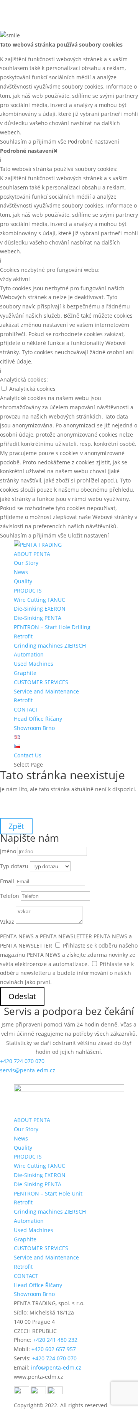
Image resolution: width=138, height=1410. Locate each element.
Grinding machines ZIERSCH (50, 645)
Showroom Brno (34, 728)
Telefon (9, 895)
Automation (29, 654)
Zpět (16, 826)
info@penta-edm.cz (56, 1367)
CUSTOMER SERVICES (41, 682)
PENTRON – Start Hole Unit (48, 1193)
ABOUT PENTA (32, 554)
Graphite (25, 673)
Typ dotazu (14, 866)
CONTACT (26, 709)
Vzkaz (7, 921)
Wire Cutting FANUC (39, 599)
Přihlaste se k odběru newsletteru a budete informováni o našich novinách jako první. (67, 973)
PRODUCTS (28, 590)
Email (7, 881)
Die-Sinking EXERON (40, 608)
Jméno (8, 851)
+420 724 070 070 (22, 1061)
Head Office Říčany (38, 718)
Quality (23, 581)
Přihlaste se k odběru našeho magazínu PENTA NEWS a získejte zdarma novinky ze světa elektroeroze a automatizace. (69, 955)
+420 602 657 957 (53, 1349)
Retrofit (23, 636)
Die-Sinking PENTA (37, 617)
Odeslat (22, 996)
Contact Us (27, 755)
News (21, 572)
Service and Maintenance (46, 691)
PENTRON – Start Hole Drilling (52, 627)
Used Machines (33, 663)
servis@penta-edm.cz (27, 1070)
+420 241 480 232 (55, 1339)
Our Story (26, 562)
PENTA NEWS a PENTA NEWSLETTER (46, 936)
